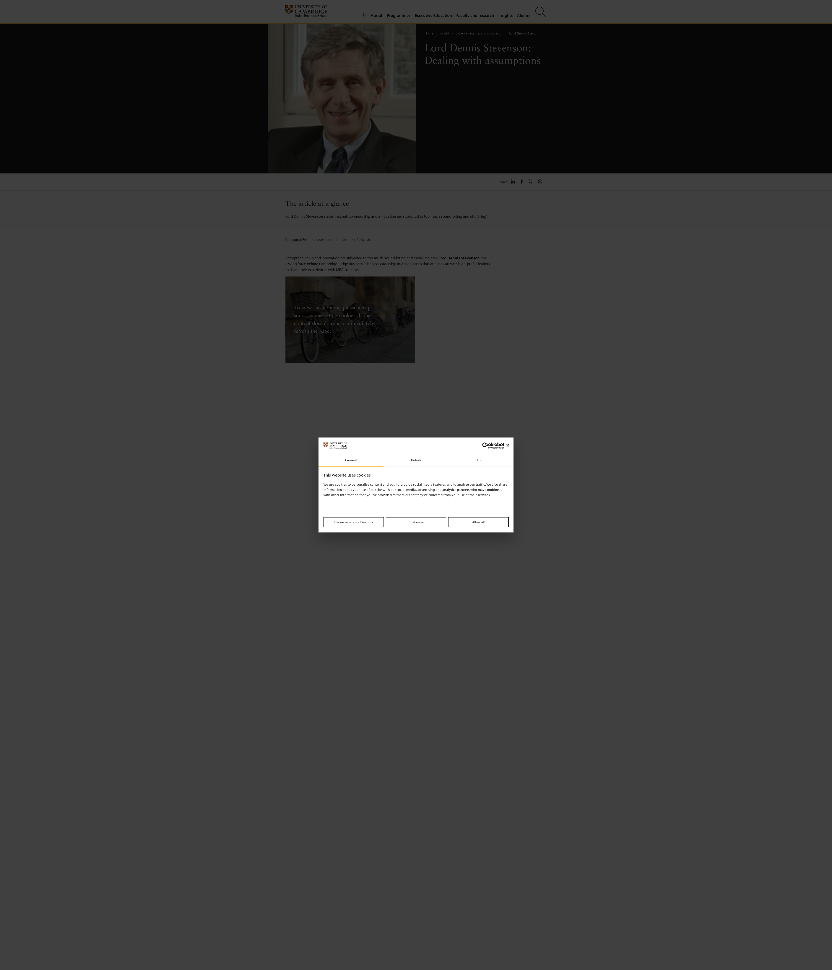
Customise (416, 522)
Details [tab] (416, 460)
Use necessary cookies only (353, 522)
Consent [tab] (351, 460)
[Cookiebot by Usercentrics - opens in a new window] (490, 446)
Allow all (478, 522)
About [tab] (481, 460)
